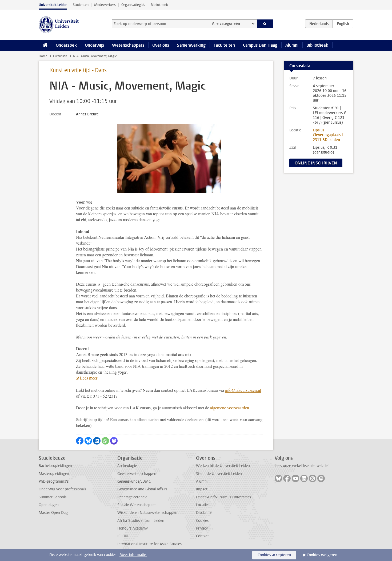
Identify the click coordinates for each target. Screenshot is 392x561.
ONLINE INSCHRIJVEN (316, 163)
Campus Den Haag (260, 45)
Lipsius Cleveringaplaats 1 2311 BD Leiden (328, 135)
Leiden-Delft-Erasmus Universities (223, 497)
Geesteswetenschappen (136, 473)
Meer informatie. (133, 554)
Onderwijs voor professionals (62, 489)
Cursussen (60, 56)
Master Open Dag (53, 512)
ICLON (122, 536)
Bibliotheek (159, 4)
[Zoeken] (265, 23)
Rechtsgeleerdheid (132, 497)
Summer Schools (52, 497)
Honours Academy (132, 528)
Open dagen (49, 504)
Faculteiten (224, 45)
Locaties (202, 504)
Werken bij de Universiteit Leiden (223, 465)
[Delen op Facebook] (79, 441)
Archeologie (127, 465)
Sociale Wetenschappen (137, 504)
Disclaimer (204, 512)
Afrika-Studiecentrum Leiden (140, 520)
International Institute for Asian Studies (149, 544)
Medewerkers (105, 4)
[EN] (343, 23)
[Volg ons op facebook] (287, 478)
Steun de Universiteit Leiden (219, 473)
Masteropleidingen (54, 473)
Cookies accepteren (274, 555)
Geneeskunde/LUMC (134, 481)
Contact (202, 536)
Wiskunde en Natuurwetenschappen (147, 512)
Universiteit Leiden (53, 4)
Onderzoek (66, 45)
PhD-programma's (54, 481)
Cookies (202, 520)
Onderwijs (94, 45)
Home (43, 56)
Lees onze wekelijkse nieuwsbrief (302, 465)
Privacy (202, 528)
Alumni (291, 45)
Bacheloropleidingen (55, 465)
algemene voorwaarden (229, 407)
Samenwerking (191, 45)
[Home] (45, 45)
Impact (201, 489)
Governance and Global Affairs (142, 489)
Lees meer (88, 378)
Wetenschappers (128, 45)
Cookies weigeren (322, 555)
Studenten (81, 4)
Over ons (160, 45)
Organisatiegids (133, 4)
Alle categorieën (226, 23)
